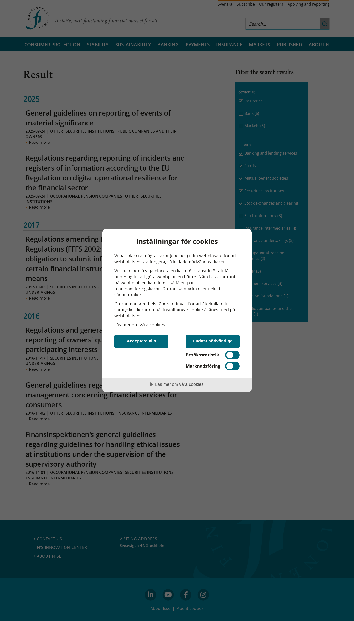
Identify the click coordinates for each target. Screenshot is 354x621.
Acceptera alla (141, 341)
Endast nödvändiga (213, 341)
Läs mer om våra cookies (139, 325)
